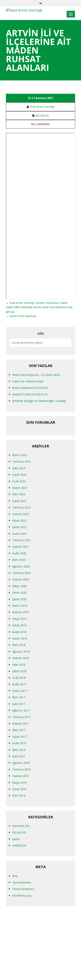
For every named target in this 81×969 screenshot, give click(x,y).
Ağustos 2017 (21, 710)
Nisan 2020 (19, 592)
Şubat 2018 (19, 671)
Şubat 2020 (19, 599)
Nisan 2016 (19, 789)
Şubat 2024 (19, 474)
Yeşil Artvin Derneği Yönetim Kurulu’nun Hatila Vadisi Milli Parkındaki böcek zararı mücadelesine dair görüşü (39, 307)
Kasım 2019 (19, 605)
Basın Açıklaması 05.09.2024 (30, 388)
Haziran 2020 (20, 579)
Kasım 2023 (19, 488)
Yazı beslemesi (21, 882)
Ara (40, 333)
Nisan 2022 (19, 520)
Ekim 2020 (18, 560)
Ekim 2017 (18, 697)
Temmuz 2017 (21, 717)
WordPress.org (21, 895)
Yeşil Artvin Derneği (42, 106)
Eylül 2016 (18, 756)
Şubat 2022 (19, 527)
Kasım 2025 (19, 455)
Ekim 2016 (18, 750)
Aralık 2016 (19, 743)
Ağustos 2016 (21, 763)
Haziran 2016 (20, 776)
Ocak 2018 (19, 677)
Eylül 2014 (18, 795)
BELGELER (42, 115)
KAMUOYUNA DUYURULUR (29, 394)
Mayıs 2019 (19, 619)
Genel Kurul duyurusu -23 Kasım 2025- (36, 375)
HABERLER (19, 845)
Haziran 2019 (20, 612)
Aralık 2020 (19, 553)
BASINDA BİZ (21, 826)
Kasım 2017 (19, 691)
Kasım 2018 (19, 638)
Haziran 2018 (20, 658)
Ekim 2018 (18, 645)
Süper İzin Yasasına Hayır (28, 381)
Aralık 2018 (19, 632)
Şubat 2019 (19, 625)
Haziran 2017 (20, 723)
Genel (15, 839)
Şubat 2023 (19, 501)
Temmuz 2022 (21, 507)
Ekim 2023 (18, 494)
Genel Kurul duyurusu (22, 316)
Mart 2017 (18, 730)
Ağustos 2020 (21, 566)
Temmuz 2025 (21, 461)
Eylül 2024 (18, 468)
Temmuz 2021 (21, 540)
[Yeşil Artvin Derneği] (24, 10)
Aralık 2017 (19, 684)
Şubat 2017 (19, 737)
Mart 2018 (18, 665)
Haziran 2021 (20, 546)
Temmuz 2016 (21, 769)
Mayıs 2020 (19, 586)
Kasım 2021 (19, 534)
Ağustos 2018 (21, 651)
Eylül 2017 (18, 704)
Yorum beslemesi (23, 889)
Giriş (15, 876)
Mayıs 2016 (19, 782)
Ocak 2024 (19, 481)
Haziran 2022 (20, 514)
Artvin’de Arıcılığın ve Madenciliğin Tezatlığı (39, 401)
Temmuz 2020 (21, 573)
